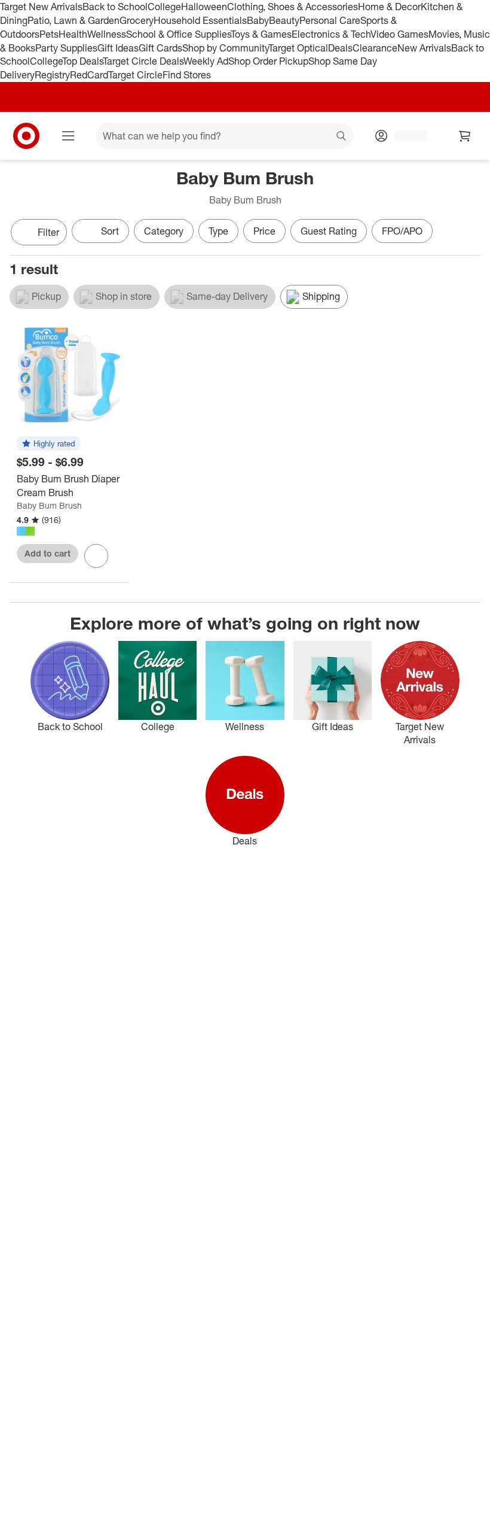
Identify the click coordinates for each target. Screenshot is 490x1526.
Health (73, 34)
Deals (340, 48)
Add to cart (47, 553)
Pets (49, 34)
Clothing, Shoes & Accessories (292, 7)
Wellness (106, 34)
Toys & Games (261, 34)
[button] (48, 444)
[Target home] (26, 135)
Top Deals (82, 61)
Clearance (375, 48)
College (164, 7)
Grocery (137, 20)
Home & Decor (389, 7)
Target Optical (298, 48)
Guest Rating (329, 231)
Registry (52, 75)
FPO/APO (402, 231)
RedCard (89, 75)
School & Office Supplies (178, 34)
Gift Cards (160, 48)
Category (163, 231)
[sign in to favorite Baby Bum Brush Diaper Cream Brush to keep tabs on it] (96, 556)
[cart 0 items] (465, 136)
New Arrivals (424, 48)
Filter (48, 232)
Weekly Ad (205, 61)
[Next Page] (468, 233)
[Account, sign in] (405, 136)
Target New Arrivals (41, 7)
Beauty (284, 20)
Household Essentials (200, 20)
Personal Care (329, 20)
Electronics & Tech (331, 34)
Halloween (204, 7)
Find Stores (187, 75)
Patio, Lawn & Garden (73, 20)
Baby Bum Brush (49, 505)
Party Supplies (66, 48)
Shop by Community (225, 48)
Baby (258, 20)
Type (218, 231)
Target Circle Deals (143, 61)
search (341, 137)
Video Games (399, 34)
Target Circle (135, 75)
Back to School (115, 7)
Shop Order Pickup (268, 61)
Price (264, 231)
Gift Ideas (118, 48)
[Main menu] (68, 136)
